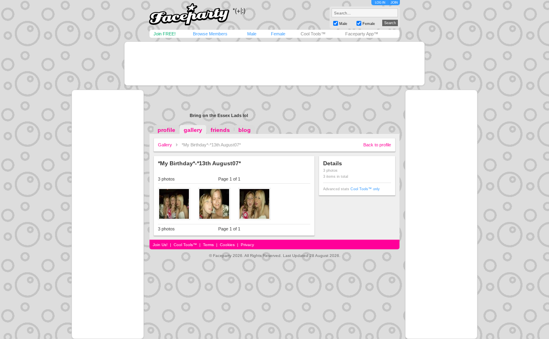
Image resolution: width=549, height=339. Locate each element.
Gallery (165, 144)
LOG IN (380, 2)
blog (244, 130)
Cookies (227, 244)
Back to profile (377, 144)
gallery (193, 130)
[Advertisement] (274, 63)
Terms (208, 244)
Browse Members (210, 33)
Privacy (247, 244)
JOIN (394, 2)
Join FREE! (165, 33)
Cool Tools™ (313, 33)
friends (220, 130)
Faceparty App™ (361, 33)
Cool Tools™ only (365, 189)
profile (166, 130)
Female (278, 33)
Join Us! (160, 244)
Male (251, 33)
